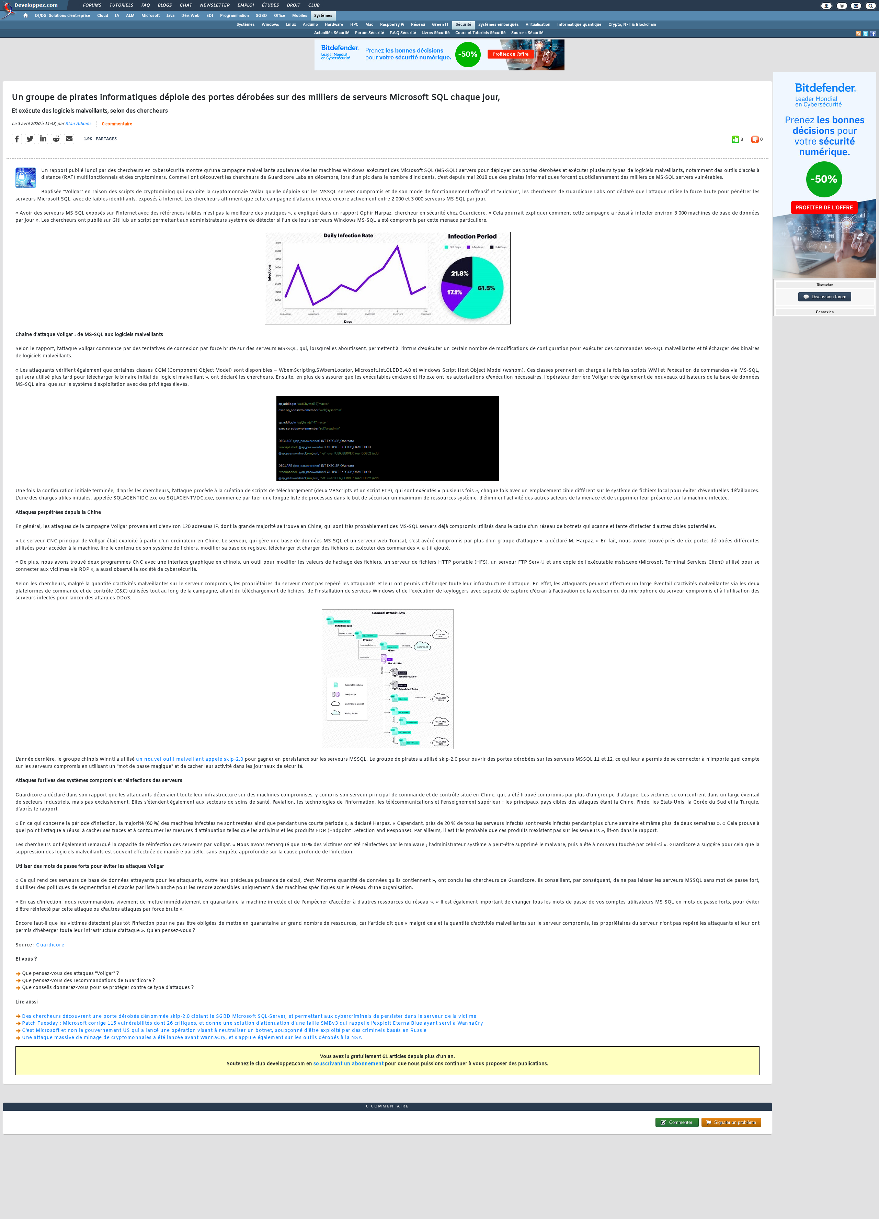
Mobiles (299, 15)
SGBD (261, 15)
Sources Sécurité (527, 33)
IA (117, 15)
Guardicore (50, 945)
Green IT (440, 24)
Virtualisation (538, 24)
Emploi (245, 5)
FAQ (145, 5)
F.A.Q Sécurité (403, 33)
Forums (92, 5)
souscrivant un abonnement (348, 1064)
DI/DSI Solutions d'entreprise (62, 15)
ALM (130, 15)
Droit (293, 5)
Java (170, 15)
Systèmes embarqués (498, 24)
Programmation (234, 15)
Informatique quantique (579, 24)
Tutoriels (121, 5)
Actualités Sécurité (332, 33)
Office (279, 15)
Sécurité (463, 24)
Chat (185, 5)
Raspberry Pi (392, 24)
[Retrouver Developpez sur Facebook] (873, 33)
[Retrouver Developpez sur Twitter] (865, 33)
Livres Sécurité (436, 33)
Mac (369, 24)
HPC (354, 24)
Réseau (418, 24)
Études (270, 5)
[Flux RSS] (858, 33)
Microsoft (150, 15)
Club (313, 5)
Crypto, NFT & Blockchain (632, 24)
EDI (209, 15)
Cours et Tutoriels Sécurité (480, 33)
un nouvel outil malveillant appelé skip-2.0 (189, 759)
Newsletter (214, 5)
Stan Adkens (78, 124)
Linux (291, 24)
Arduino (310, 24)
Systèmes (323, 15)
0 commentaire (117, 124)
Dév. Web (190, 15)
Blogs (164, 5)
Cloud (102, 15)
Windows (270, 24)
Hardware (334, 24)
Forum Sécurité (369, 33)
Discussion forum (827, 296)
